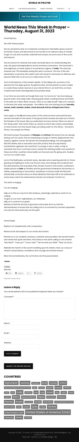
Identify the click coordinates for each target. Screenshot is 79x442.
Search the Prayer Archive (18, 366)
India (19, 392)
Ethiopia (50, 388)
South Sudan (9, 407)
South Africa (48, 402)
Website (7, 342)
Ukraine (52, 406)
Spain (19, 407)
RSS (55, 437)
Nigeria (41, 397)
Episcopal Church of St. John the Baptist (51, 433)
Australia (25, 382)
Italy (57, 392)
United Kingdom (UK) (14, 412)
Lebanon (7, 397)
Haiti (12, 392)
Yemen (19, 417)
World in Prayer (40, 2)
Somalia (38, 402)
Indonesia (28, 392)
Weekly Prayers (15, 278)
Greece (6, 392)
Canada (53, 383)
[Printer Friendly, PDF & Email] (7, 267)
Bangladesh (35, 383)
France (58, 387)
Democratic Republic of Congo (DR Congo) (17, 388)
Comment (9, 296)
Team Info (26, 437)
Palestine (9, 402)
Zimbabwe (28, 417)
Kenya (71, 392)
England (41, 388)
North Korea (51, 397)
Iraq (42, 392)
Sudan (26, 407)
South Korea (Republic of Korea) (64, 402)
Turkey (42, 407)
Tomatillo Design (46, 437)
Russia (19, 401)
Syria (34, 406)
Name (7, 323)
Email (7, 333)
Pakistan (61, 397)
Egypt (34, 388)
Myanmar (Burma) (28, 397)
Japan (63, 392)
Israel (50, 392)
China (63, 382)
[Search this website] (69, 9)
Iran (36, 392)
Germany (67, 388)
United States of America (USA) (48, 412)
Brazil (44, 383)
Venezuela (9, 417)
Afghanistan (11, 382)
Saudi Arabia (28, 402)
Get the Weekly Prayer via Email (39, 16)
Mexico (16, 397)
